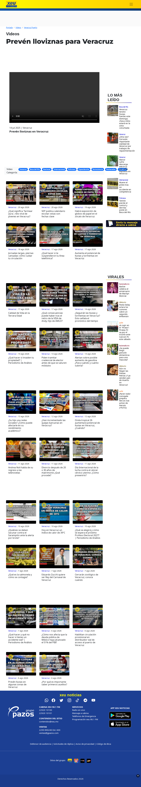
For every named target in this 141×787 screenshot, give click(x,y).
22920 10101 (45, 713)
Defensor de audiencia (40, 743)
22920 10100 (45, 710)
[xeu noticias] (11, 4)
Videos (18, 27)
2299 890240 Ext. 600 (49, 730)
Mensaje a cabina (80, 713)
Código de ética (103, 743)
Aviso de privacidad (85, 743)
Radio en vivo (78, 710)
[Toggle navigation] (131, 4)
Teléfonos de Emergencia (84, 716)
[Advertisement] (123, 459)
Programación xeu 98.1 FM (85, 719)
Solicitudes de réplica (63, 743)
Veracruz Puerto (30, 27)
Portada (9, 27)
